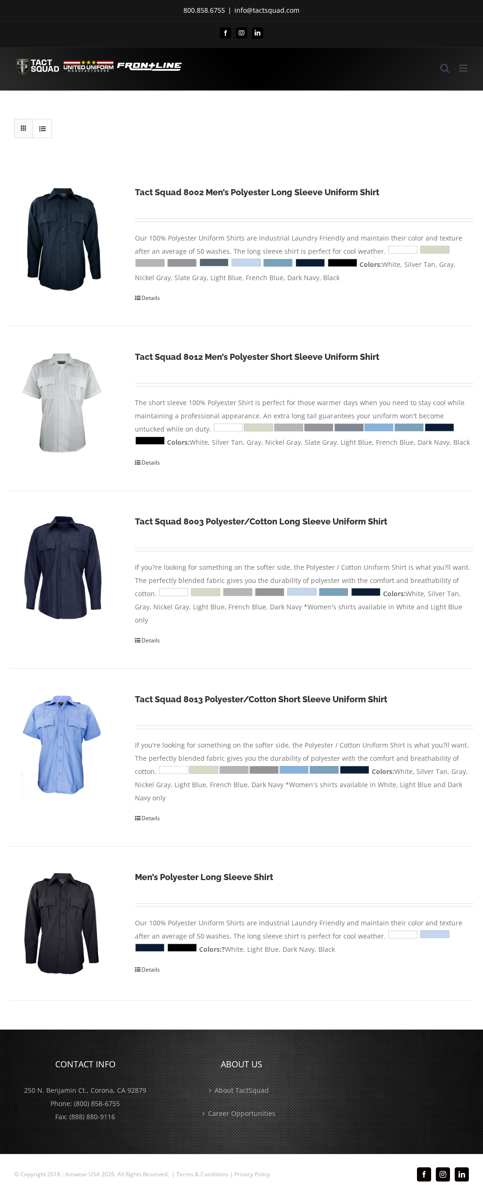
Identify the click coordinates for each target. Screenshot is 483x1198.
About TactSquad (242, 1090)
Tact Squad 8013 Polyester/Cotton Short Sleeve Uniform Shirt (261, 699)
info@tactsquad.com (267, 10)
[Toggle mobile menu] (464, 68)
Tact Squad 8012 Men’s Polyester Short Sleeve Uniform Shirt (257, 357)
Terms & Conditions (202, 1174)
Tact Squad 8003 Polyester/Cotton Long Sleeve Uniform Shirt (261, 521)
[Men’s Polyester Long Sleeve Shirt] (62, 923)
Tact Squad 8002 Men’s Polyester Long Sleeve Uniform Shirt (257, 192)
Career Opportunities (241, 1113)
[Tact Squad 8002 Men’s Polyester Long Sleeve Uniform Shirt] (62, 238)
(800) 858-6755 (97, 1103)
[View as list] (42, 128)
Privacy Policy (252, 1174)
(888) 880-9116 (92, 1116)
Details (151, 298)
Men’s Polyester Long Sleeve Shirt (204, 877)
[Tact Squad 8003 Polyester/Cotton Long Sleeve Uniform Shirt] (62, 568)
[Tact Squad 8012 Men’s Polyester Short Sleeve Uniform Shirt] (62, 403)
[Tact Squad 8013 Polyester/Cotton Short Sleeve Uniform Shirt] (62, 745)
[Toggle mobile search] (445, 68)
